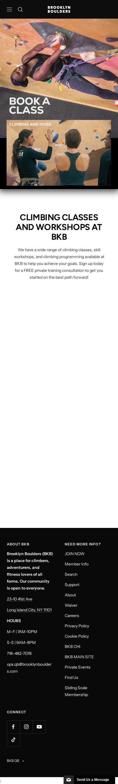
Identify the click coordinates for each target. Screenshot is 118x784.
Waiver (71, 605)
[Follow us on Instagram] (26, 726)
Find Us (71, 677)
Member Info (76, 564)
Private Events (78, 667)
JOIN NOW (74, 553)
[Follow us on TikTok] (13, 739)
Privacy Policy (77, 625)
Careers (72, 615)
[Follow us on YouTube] (39, 726)
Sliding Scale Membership (76, 691)
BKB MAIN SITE (79, 656)
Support (72, 584)
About (70, 595)
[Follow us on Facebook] (13, 726)
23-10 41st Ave (19, 599)
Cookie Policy (77, 636)
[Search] (20, 9)
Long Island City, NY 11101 (29, 609)
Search (71, 574)
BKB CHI (72, 646)
